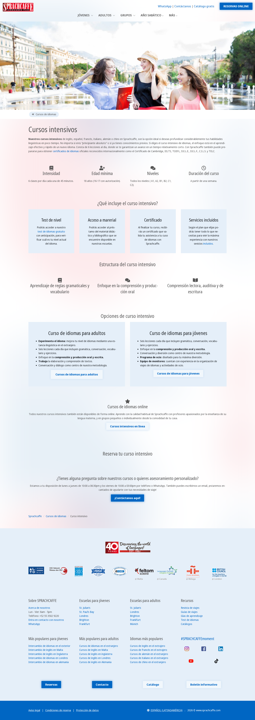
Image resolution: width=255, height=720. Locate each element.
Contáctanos (182, 6)
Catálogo (153, 684)
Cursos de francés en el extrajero (148, 650)
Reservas (51, 684)
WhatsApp (164, 6)
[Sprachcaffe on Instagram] (186, 648)
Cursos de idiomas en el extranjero (98, 646)
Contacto (102, 684)
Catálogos (186, 624)
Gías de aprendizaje (192, 616)
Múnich (134, 624)
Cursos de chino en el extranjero (148, 662)
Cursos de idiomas (45, 114)
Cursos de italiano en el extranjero (149, 658)
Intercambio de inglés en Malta (45, 650)
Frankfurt (84, 624)
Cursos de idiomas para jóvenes (178, 373)
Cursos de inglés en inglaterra (95, 654)
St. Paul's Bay (86, 612)
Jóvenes (84, 15)
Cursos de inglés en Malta (93, 650)
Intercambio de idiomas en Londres (48, 658)
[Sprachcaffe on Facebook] (203, 648)
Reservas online (236, 6)
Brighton (84, 620)
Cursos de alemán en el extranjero (149, 654)
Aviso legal (34, 710)
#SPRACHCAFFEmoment (197, 638)
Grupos (126, 15)
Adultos (105, 15)
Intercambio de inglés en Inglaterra (48, 654)
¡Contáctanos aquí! (127, 498)
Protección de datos (87, 710)
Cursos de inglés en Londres (94, 658)
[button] (166, 710)
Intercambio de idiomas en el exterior (49, 646)
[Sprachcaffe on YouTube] (191, 661)
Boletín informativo (203, 684)
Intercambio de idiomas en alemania (48, 662)
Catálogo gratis (204, 6)
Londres (83, 616)
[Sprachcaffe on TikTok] (216, 661)
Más (172, 15)
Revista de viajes (190, 608)
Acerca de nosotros (39, 608)
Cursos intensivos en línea (127, 426)
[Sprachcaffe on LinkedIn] (220, 648)
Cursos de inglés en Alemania (95, 662)
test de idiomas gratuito (51, 231)
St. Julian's (84, 608)
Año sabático (151, 15)
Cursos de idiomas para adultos (77, 374)
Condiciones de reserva (58, 710)
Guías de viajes (189, 612)
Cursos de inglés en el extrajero (147, 646)
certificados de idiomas (66, 151)
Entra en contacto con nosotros (46, 620)
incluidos (208, 243)
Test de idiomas (190, 620)
